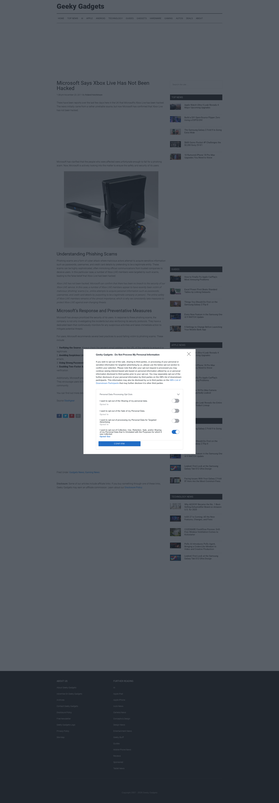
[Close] (190, 355)
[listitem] (139, 394)
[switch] (175, 401)
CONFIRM (119, 444)
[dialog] (139, 401)
